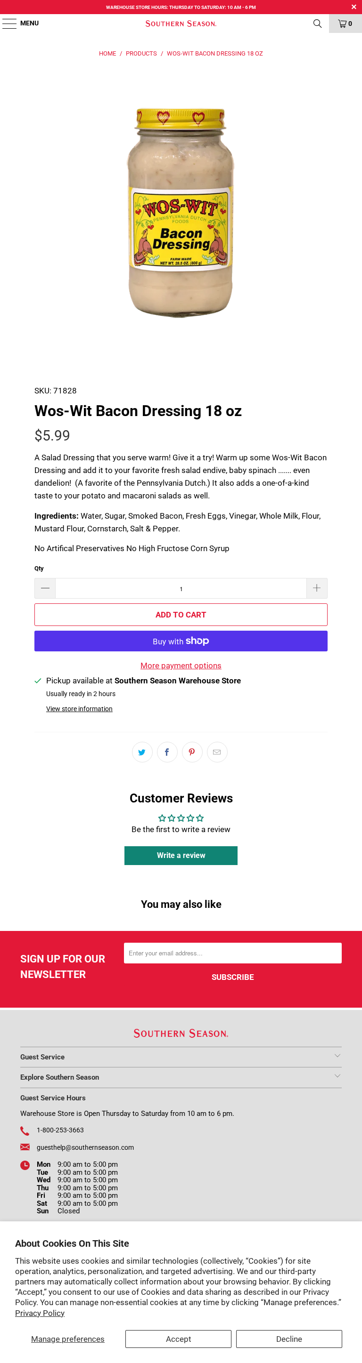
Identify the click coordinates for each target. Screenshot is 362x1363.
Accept (178, 1339)
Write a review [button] (181, 855)
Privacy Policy (40, 1313)
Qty (39, 568)
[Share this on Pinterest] (192, 752)
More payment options (181, 665)
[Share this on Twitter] (142, 752)
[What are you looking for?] (318, 23)
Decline (289, 1339)
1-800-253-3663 (60, 1130)
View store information (79, 709)
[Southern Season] (181, 23)
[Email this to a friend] (217, 752)
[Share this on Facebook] (167, 752)
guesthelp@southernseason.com (85, 1147)
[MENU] (5, 23)
